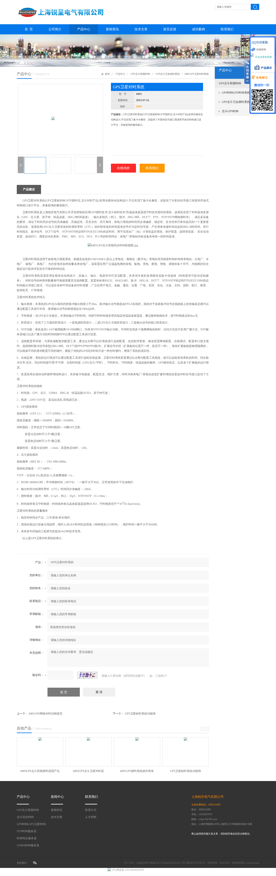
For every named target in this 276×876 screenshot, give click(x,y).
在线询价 (123, 168)
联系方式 (90, 810)
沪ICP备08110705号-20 (193, 862)
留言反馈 (169, 29)
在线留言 (259, 77)
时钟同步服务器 (27, 838)
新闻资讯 (112, 29)
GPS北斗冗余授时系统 (236, 101)
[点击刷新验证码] (87, 675)
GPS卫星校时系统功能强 (140, 713)
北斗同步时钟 (25, 817)
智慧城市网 (238, 862)
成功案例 (198, 29)
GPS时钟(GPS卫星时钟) (31, 824)
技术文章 (141, 29)
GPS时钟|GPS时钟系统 (236, 92)
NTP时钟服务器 (26, 831)
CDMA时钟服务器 (28, 845)
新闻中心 (57, 796)
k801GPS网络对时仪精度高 (45, 713)
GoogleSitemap (251, 862)
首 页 (29, 29)
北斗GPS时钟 (230, 111)
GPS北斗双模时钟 (230, 83)
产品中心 (83, 29)
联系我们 (227, 29)
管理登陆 (212, 862)
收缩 (247, 72)
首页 (107, 74)
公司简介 (54, 29)
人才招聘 (90, 817)
